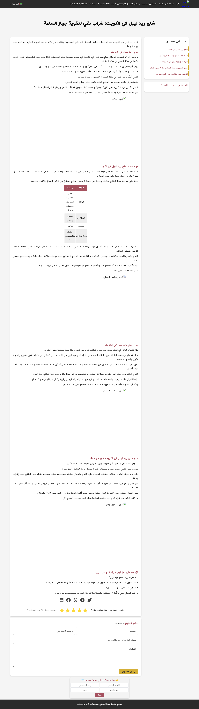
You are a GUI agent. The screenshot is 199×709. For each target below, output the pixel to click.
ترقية (178, 3)
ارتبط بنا (93, 3)
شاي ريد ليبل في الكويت (177, 49)
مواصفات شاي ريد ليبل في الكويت (172, 55)
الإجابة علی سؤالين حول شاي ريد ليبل (171, 74)
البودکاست (163, 3)
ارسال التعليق (128, 671)
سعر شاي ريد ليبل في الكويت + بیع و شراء (169, 68)
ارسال (99, 695)
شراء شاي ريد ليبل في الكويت (175, 61)
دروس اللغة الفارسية (107, 3)
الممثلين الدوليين (149, 3)
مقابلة (171, 3)
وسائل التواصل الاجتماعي (128, 3)
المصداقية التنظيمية (78, 3)
